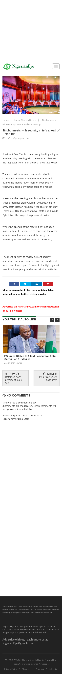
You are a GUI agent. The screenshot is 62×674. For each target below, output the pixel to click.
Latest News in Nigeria (25, 120)
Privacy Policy (10, 669)
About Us (26, 669)
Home (5, 120)
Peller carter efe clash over (48, 378)
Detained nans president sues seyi (13, 379)
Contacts (40, 669)
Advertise (53, 669)
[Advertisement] (31, 31)
